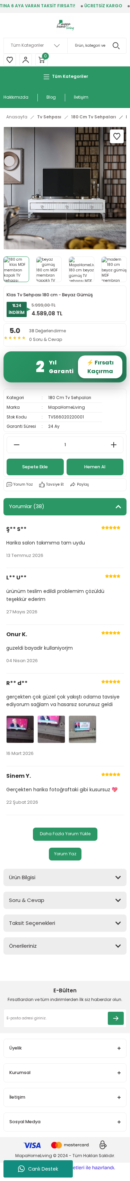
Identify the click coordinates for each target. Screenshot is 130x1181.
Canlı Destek (43, 1168)
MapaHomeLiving (66, 407)
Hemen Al (94, 467)
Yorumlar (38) (26, 506)
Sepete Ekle (35, 467)
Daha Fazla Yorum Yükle (65, 834)
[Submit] (116, 1018)
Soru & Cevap (26, 900)
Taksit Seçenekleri (32, 923)
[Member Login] (25, 60)
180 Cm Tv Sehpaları (69, 397)
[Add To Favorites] (117, 136)
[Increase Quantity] (113, 445)
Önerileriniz (23, 945)
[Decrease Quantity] (16, 445)
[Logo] (65, 25)
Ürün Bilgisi (22, 877)
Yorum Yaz (65, 854)
